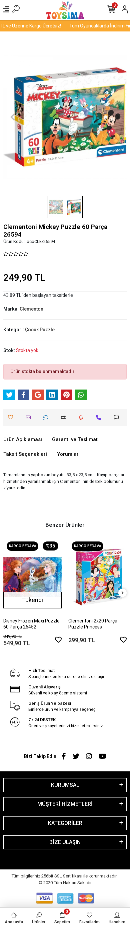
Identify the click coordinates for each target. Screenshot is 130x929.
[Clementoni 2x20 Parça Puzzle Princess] (97, 577)
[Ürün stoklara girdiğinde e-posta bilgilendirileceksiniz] (82, 417)
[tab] (22, 439)
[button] (12, 117)
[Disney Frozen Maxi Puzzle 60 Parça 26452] (32, 577)
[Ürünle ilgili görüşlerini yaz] (47, 417)
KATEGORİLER (65, 823)
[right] (122, 593)
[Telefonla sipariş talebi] (100, 417)
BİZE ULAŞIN (65, 842)
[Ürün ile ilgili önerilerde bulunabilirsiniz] (118, 417)
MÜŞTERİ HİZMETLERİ (65, 804)
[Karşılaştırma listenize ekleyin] (65, 417)
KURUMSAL (65, 785)
